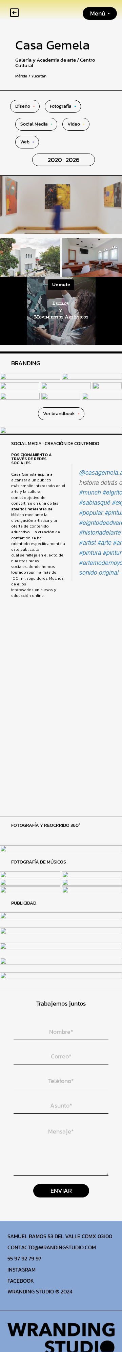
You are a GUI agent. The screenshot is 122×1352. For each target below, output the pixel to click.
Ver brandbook (59, 413)
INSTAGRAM (21, 1269)
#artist (87, 542)
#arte (104, 542)
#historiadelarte (100, 532)
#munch (90, 492)
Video (73, 124)
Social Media (34, 124)
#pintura (90, 552)
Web (24, 142)
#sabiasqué (94, 502)
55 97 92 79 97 (24, 1258)
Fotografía (61, 106)
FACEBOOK (20, 1281)
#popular (91, 512)
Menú (97, 13)
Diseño (22, 106)
